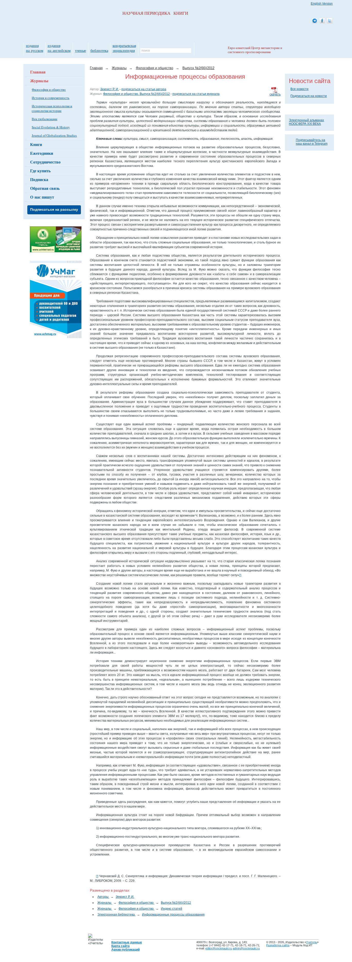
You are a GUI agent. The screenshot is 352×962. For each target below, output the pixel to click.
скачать (275, 94)
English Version (322, 3)
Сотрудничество (45, 162)
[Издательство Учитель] (55, 251)
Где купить (40, 171)
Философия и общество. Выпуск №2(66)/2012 (136, 94)
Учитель (311, 942)
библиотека (99, 50)
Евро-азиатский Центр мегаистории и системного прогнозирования (255, 50)
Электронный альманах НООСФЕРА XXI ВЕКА (306, 122)
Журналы (39, 81)
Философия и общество (49, 89)
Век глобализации (44, 119)
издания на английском (59, 48)
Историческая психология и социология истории (52, 108)
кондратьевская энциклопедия (124, 48)
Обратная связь (45, 188)
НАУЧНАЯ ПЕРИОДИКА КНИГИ (155, 13)
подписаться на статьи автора (143, 89)
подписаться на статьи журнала (196, 94)
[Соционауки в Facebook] (322, 21)
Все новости (299, 89)
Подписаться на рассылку (54, 209)
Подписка (39, 179)
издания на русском (34, 48)
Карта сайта (120, 946)
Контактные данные (126, 942)
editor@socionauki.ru (218, 948)
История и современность (50, 97)
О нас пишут (42, 197)
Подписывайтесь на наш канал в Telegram (312, 141)
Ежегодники (41, 153)
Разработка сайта (277, 945)
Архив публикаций (125, 949)
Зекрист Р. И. (109, 89)
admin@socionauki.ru (246, 948)
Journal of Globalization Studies (54, 135)
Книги (36, 144)
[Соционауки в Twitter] (329, 21)
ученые (80, 50)
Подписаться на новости (308, 96)
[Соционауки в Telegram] (315, 21)
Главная (38, 72)
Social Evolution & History (51, 127)
